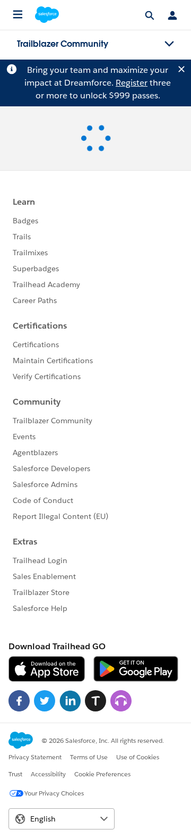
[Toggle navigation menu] (169, 44)
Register (131, 82)
